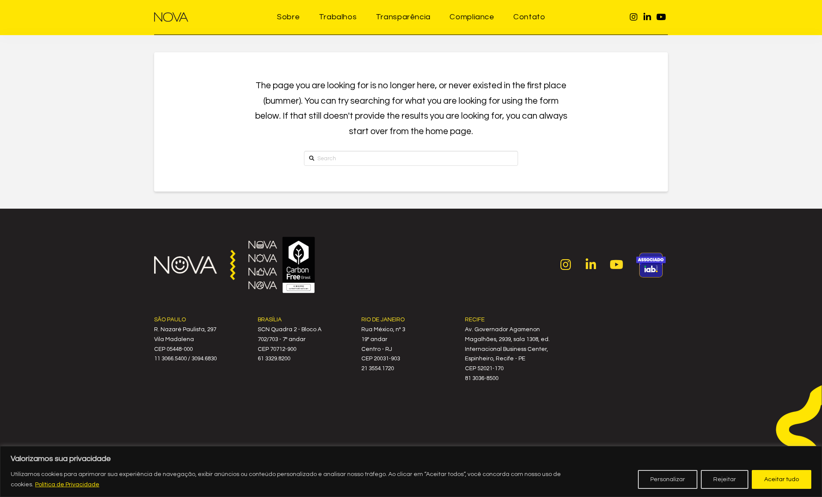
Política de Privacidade (67, 485)
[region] (411, 471)
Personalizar (667, 479)
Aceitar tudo (781, 479)
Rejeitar (724, 479)
